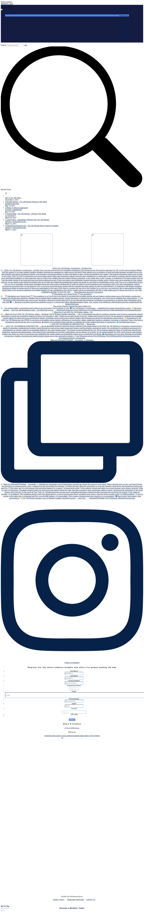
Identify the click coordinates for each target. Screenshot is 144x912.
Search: (3, 45)
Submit (72, 719)
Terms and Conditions (75, 900)
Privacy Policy (58, 900)
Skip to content (6, 2)
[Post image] (7, 196)
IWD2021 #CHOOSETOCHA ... (16, 222)
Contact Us (90, 900)
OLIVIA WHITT (10, 216)
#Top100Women (72, 728)
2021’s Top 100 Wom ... (13, 198)
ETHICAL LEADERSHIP (13, 210)
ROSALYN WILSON (12, 204)
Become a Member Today (72, 908)
